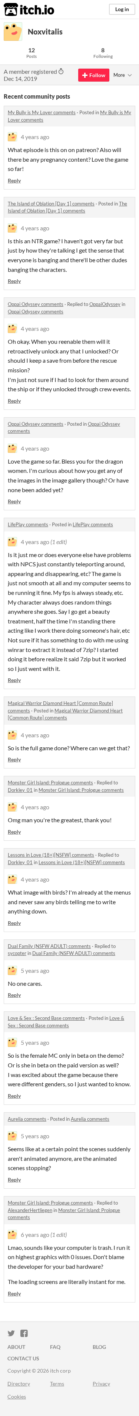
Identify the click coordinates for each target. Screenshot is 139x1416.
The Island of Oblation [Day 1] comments (51, 204)
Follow (97, 75)
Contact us (23, 1358)
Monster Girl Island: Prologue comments (50, 783)
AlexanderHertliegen (30, 1210)
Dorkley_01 (20, 790)
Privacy (101, 1383)
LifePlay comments (28, 524)
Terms (57, 1383)
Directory (18, 1383)
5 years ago (35, 970)
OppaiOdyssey (104, 304)
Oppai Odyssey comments (35, 304)
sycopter (17, 953)
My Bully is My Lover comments (42, 112)
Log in (122, 9)
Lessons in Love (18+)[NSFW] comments (51, 855)
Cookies (16, 1396)
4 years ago (35, 136)
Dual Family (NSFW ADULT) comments (49, 946)
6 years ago (35, 1234)
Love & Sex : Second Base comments (46, 1018)
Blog (99, 1347)
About (16, 1347)
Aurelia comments (27, 1119)
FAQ (55, 1347)
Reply (14, 180)
